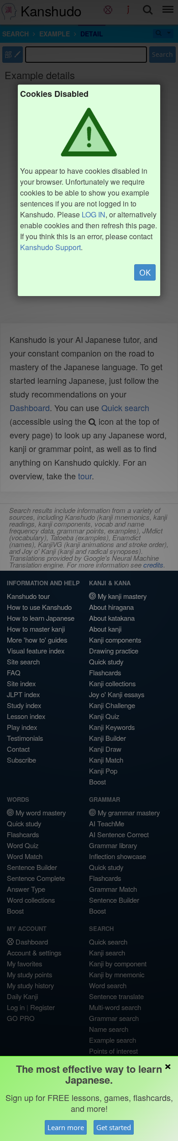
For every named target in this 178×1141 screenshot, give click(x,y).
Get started (113, 1127)
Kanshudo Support (50, 247)
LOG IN (93, 214)
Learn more (65, 1127)
